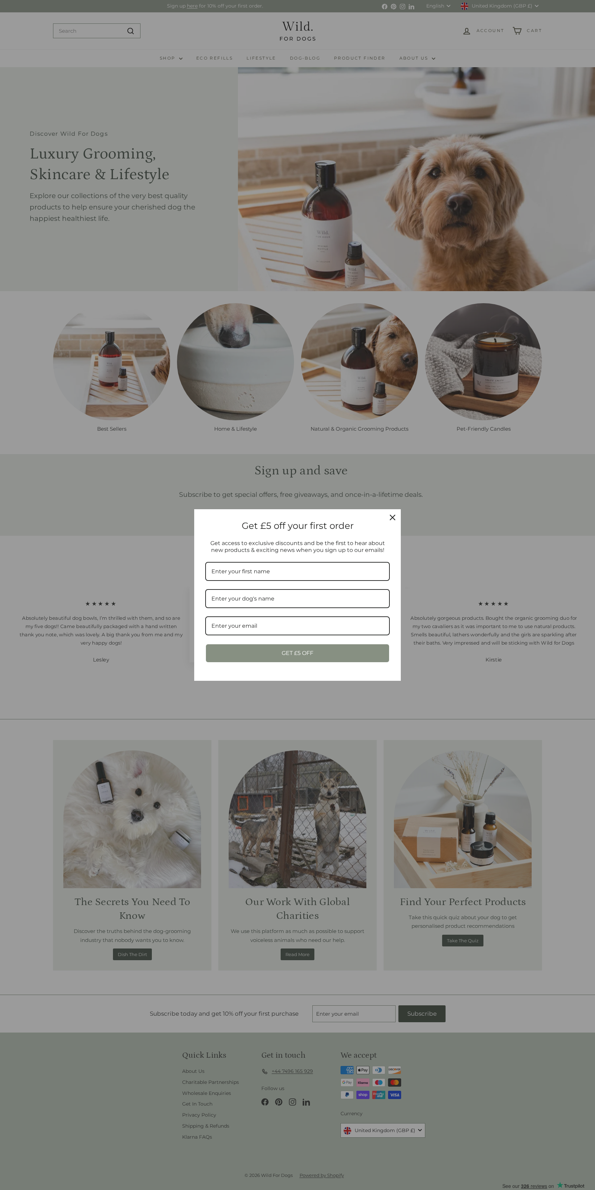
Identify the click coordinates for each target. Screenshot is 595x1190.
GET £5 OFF (297, 653)
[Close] (392, 517)
